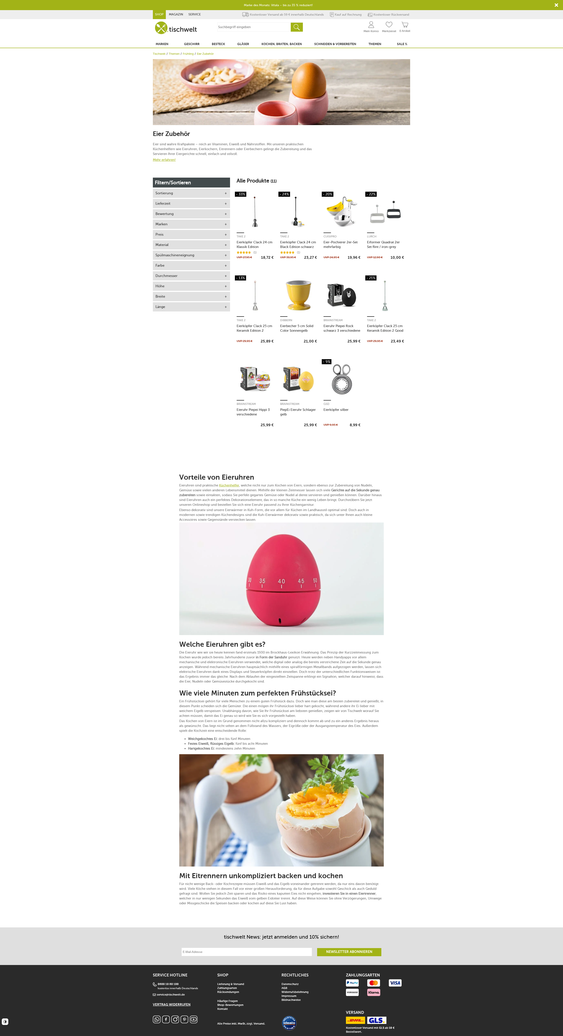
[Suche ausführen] (297, 27)
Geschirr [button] (191, 44)
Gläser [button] (243, 44)
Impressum (289, 996)
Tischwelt (159, 53)
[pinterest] (184, 1022)
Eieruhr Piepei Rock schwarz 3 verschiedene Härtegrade (342, 328)
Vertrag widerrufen (171, 1004)
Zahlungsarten (227, 988)
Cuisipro (330, 236)
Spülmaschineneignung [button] (174, 255)
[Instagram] (175, 1022)
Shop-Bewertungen (230, 1005)
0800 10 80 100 (168, 984)
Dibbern (286, 320)
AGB (284, 988)
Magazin (176, 14)
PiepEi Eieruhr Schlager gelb (298, 412)
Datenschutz (290, 984)
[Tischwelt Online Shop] (176, 27)
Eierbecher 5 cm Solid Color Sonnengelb (296, 328)
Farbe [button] (160, 265)
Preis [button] (159, 234)
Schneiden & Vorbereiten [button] (335, 44)
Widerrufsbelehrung (295, 992)
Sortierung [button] (164, 193)
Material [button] (161, 245)
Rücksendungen (228, 992)
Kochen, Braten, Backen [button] (281, 44)
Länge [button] (160, 307)
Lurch (372, 236)
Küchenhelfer (229, 485)
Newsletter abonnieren (349, 952)
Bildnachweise (291, 1000)
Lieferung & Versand (230, 984)
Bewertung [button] (164, 214)
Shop (159, 14)
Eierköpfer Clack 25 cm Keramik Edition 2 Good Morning (385, 328)
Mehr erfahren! (164, 160)
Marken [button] (162, 44)
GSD (326, 404)
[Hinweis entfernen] (556, 5)
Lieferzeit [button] (162, 203)
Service (194, 14)
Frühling (188, 53)
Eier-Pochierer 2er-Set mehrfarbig (341, 244)
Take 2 (241, 236)
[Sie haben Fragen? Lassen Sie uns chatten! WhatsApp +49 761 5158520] (157, 1022)
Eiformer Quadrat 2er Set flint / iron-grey (383, 244)
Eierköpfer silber (336, 410)
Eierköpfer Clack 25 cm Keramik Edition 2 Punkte (254, 328)
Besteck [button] (218, 44)
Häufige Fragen (227, 1001)
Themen (174, 53)
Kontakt (222, 1009)
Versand (259, 1023)
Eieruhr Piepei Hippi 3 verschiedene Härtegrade (253, 412)
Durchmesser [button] (166, 276)
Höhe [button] (160, 286)
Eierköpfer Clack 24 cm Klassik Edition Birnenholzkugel (254, 244)
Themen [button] (375, 44)
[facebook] (166, 1022)
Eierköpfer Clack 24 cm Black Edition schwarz (298, 244)
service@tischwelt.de (171, 994)
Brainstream (333, 320)
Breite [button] (160, 296)
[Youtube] (193, 1022)
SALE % (402, 44)
